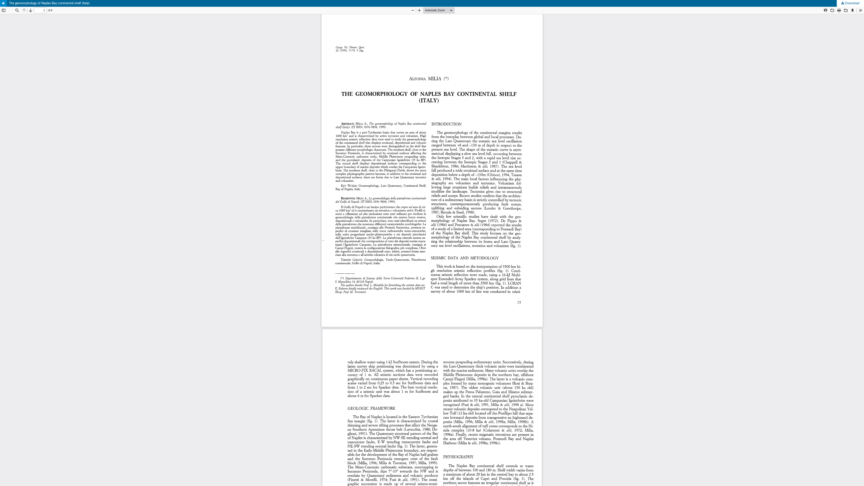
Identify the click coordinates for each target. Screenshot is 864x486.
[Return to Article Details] (3, 3)
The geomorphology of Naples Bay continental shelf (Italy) (49, 3)
